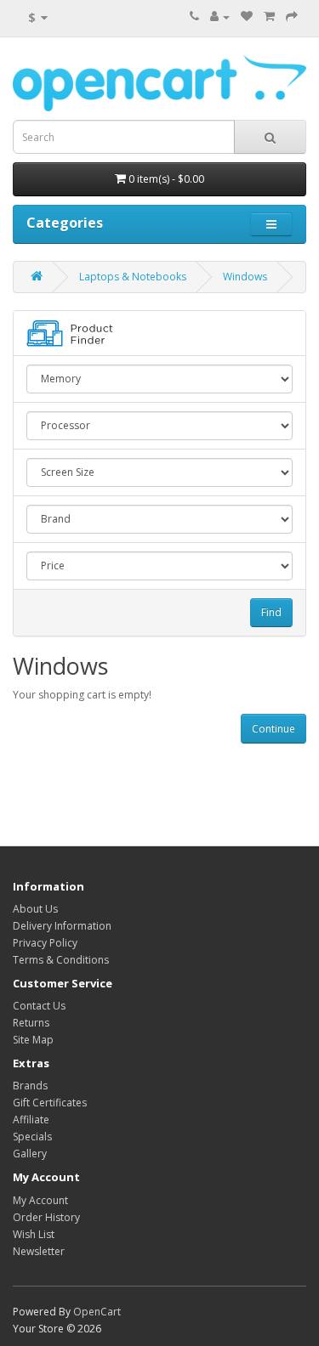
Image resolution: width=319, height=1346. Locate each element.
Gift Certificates (50, 1102)
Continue (273, 728)
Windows (245, 276)
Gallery (30, 1153)
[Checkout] (292, 16)
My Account (40, 1200)
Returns (31, 1022)
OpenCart (97, 1311)
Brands (30, 1085)
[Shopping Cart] (269, 16)
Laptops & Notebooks (132, 276)
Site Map (33, 1039)
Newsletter (39, 1251)
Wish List (33, 1234)
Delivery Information (62, 926)
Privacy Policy (45, 943)
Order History (46, 1217)
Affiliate (31, 1119)
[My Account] (220, 16)
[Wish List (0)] (247, 16)
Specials (32, 1136)
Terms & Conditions (61, 960)
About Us (35, 909)
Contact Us (39, 1005)
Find (271, 612)
